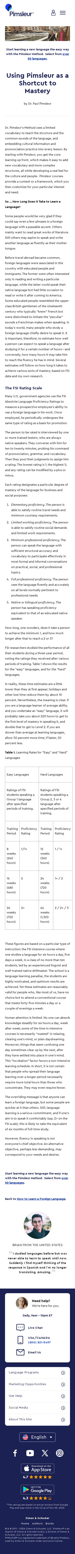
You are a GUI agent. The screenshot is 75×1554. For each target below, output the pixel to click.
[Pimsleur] (19, 10)
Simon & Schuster (37, 1518)
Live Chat (35, 1327)
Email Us (34, 1352)
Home (25, 1523)
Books (50, 1523)
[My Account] (53, 12)
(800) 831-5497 (39, 1342)
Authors (37, 1523)
